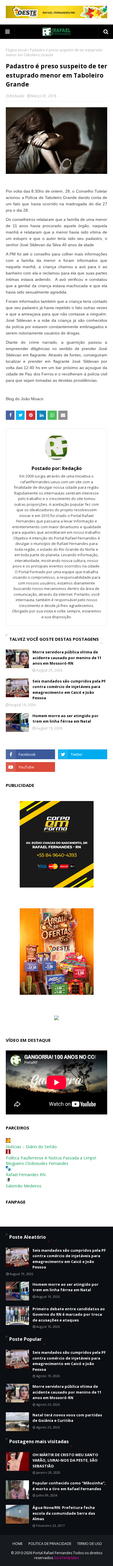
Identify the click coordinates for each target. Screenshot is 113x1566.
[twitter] (82, 754)
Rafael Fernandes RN (25, 1174)
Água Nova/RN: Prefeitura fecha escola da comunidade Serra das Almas (63, 1513)
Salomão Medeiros (23, 1186)
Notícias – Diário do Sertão (31, 1146)
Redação (17, 95)
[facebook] (30, 754)
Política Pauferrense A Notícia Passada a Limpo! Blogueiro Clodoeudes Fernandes (51, 1160)
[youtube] (30, 767)
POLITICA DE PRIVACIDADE (49, 1543)
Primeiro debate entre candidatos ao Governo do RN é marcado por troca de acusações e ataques (68, 1314)
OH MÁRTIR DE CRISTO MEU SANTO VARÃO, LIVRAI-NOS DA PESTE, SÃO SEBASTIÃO (65, 1460)
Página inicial (16, 50)
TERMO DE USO (89, 1543)
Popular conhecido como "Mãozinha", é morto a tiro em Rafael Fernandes (69, 1485)
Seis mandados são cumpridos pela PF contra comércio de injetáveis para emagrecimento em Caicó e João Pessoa (69, 689)
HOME (17, 1543)
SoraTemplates (66, 1557)
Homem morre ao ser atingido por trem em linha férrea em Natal (65, 718)
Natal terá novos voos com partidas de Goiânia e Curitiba (67, 1417)
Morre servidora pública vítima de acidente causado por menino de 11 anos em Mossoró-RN (66, 657)
